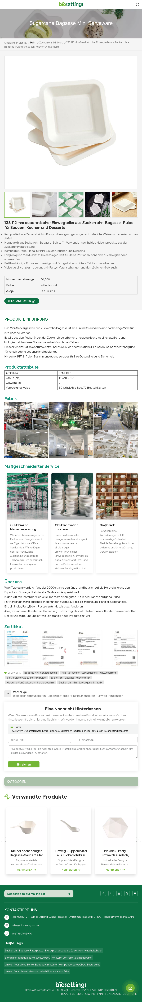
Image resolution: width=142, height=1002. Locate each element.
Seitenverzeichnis (83, 993)
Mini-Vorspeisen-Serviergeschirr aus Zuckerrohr (89, 672)
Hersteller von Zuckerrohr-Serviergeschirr (30, 682)
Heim (33, 42)
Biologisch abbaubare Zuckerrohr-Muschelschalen (73, 950)
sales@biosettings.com (25, 925)
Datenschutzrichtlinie (122, 993)
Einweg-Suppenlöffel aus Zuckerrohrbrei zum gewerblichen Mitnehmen (27, 853)
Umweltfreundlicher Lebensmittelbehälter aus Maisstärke (37, 971)
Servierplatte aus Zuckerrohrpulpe (26, 677)
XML (101, 993)
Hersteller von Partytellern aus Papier (72, 957)
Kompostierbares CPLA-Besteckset (79, 964)
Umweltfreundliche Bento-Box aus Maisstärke (31, 964)
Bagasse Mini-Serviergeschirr (40, 672)
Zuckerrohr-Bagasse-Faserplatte (24, 950)
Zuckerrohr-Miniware (51, 42)
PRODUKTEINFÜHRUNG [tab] (26, 319)
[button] (138, 839)
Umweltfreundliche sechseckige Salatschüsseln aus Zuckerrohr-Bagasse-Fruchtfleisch (115, 853)
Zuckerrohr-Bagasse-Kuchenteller (70, 677)
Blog (64, 993)
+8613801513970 (22, 933)
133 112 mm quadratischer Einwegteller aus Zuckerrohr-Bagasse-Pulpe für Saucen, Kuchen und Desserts (69, 730)
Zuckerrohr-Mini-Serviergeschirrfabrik (80, 682)
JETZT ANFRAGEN (19, 301)
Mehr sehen (25, 869)
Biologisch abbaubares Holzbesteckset (27, 957)
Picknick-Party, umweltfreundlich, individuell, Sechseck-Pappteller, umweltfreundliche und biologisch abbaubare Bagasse (71, 853)
